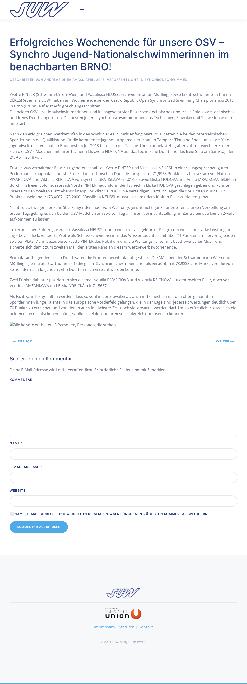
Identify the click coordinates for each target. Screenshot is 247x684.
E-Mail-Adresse (26, 467)
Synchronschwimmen (166, 80)
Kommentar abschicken (39, 527)
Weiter (222, 341)
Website (18, 490)
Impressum (104, 627)
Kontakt (146, 627)
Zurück (25, 341)
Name (16, 443)
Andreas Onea (57, 80)
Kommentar (21, 380)
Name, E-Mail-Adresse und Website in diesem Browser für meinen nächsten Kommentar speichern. (111, 514)
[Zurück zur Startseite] (40, 9)
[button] (82, 9)
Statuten (127, 627)
